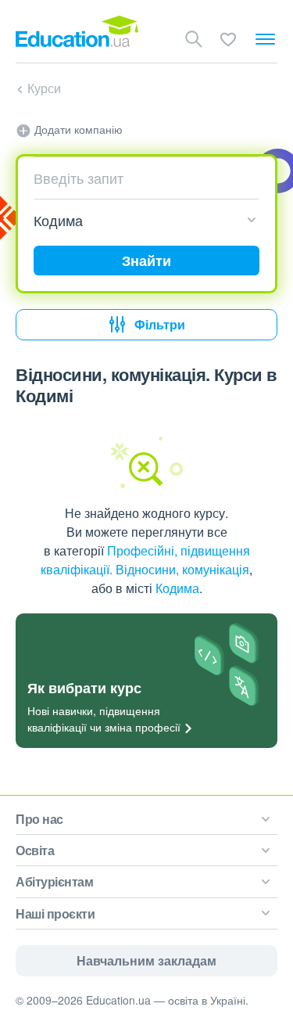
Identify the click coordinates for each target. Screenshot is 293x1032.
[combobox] (140, 177)
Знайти (146, 260)
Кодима (177, 588)
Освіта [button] (35, 850)
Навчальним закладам (146, 960)
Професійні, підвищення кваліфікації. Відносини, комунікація (145, 559)
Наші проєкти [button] (55, 913)
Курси (44, 88)
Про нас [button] (39, 819)
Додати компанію (77, 129)
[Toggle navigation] (265, 39)
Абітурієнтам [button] (54, 881)
